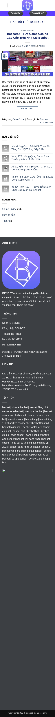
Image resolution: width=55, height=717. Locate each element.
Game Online (27, 30)
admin (42, 46)
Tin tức (6, 221)
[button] (5, 5)
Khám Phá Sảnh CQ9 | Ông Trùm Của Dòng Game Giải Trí (32, 178)
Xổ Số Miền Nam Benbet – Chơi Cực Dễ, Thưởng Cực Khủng (31, 168)
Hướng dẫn (8, 215)
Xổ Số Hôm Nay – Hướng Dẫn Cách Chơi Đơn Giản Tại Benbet (31, 188)
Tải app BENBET (11, 334)
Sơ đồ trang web (34, 385)
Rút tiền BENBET (11, 344)
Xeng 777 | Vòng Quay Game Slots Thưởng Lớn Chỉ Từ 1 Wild (30, 158)
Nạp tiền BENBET (12, 339)
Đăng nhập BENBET (13, 328)
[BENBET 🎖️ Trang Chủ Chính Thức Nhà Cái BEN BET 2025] (27, 5)
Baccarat (44, 119)
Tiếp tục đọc (27, 109)
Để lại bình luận (46, 122)
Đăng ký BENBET (12, 323)
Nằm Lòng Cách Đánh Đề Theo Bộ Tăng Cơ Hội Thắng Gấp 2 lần (30, 148)
